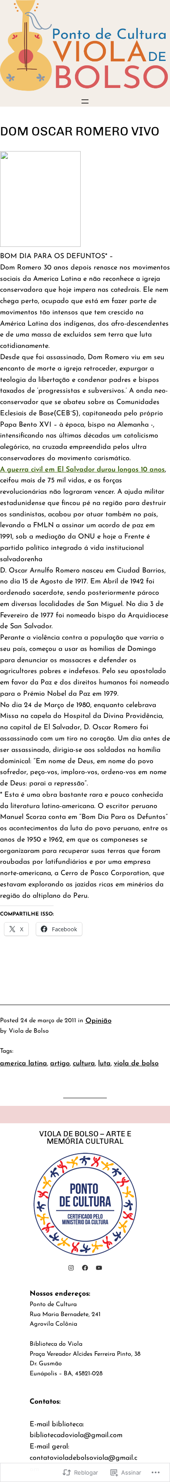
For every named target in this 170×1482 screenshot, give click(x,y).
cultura (84, 1063)
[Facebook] (85, 1267)
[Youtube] (98, 1267)
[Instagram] (71, 1267)
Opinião (98, 1020)
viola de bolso (136, 1063)
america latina (23, 1063)
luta (104, 1063)
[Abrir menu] (85, 101)
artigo (60, 1063)
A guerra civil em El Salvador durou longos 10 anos (82, 469)
